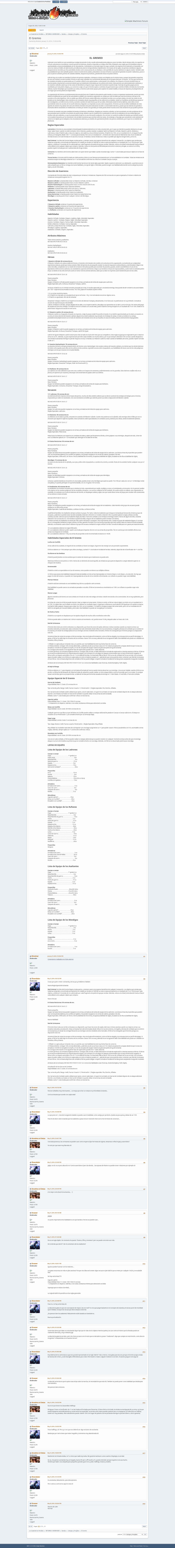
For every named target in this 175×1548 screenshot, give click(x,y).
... (46, 48)
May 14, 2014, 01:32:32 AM (54, 1327)
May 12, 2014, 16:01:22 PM (54, 978)
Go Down (31, 48)
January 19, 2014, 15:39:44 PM (55, 956)
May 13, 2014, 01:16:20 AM (54, 1237)
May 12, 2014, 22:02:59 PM (54, 1189)
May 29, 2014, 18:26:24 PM (54, 1503)
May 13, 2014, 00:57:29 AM (54, 1212)
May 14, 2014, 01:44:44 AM (54, 1378)
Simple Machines (40, 1546)
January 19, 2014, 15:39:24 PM (55, 53)
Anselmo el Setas (38, 1138)
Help (131, 1546)
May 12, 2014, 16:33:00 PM (54, 1112)
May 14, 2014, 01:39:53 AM (54, 1351)
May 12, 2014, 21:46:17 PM (54, 1138)
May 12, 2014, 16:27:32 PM (54, 1087)
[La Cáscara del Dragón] (30, 68)
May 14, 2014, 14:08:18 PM (54, 1453)
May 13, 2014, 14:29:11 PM (54, 1263)
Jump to (120, 1534)
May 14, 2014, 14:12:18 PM (54, 1477)
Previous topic (133, 43)
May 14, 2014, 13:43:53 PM (54, 1426)
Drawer (35, 1087)
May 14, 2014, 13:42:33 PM (54, 1402)
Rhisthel (35, 54)
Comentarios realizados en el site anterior (61, 959)
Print (144, 48)
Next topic (142, 43)
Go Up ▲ (146, 1546)
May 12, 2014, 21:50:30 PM (54, 1162)
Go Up (30, 1526)
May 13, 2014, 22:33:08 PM (54, 1301)
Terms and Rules (138, 1546)
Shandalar (36, 978)
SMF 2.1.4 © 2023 (31, 1546)
